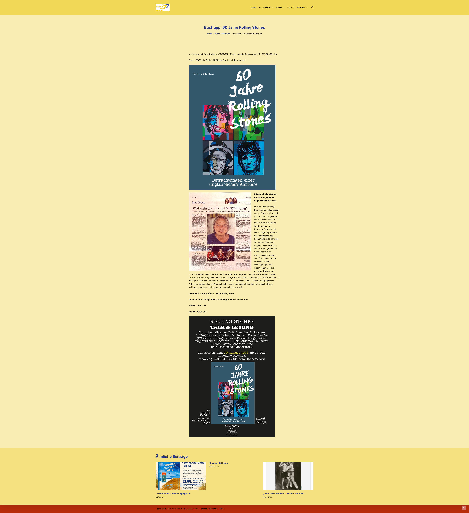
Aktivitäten (264, 7)
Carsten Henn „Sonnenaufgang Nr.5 (173, 493)
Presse (290, 7)
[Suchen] (312, 7)
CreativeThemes (217, 509)
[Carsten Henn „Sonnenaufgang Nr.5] (181, 476)
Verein (279, 7)
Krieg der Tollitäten (218, 463)
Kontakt (301, 7)
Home (253, 7)
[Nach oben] (464, 508)
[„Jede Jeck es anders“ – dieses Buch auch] (288, 476)
